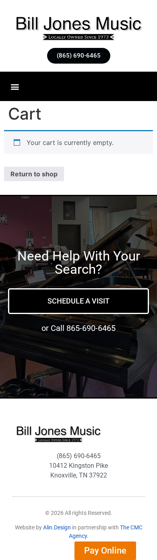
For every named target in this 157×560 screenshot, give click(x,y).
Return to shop (34, 174)
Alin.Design (57, 527)
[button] (14, 86)
